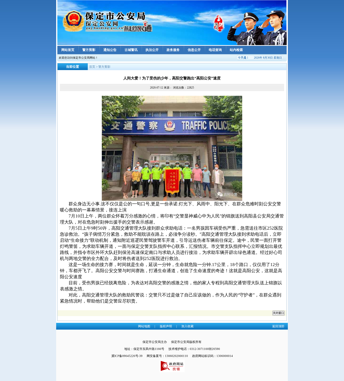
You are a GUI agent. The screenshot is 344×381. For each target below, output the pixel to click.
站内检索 (236, 50)
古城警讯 (131, 50)
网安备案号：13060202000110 (167, 356)
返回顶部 (278, 326)
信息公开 (194, 50)
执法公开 (152, 50)
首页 (92, 66)
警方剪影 (88, 50)
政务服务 (173, 50)
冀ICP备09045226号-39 (127, 356)
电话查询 (215, 50)
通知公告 (110, 50)
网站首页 (67, 50)
